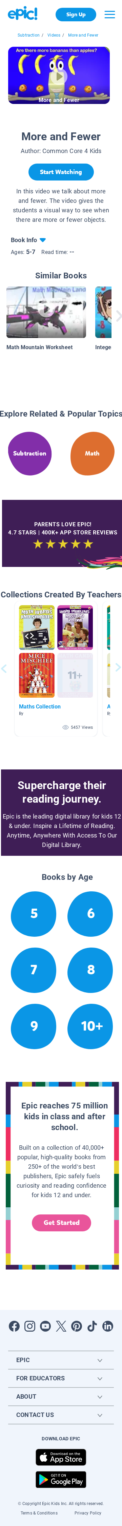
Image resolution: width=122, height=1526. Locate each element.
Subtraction (29, 35)
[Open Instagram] (29, 1326)
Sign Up (76, 14)
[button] (56, 669)
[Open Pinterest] (76, 1326)
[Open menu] (110, 14)
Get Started (62, 1222)
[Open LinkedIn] (107, 1326)
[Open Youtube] (45, 1326)
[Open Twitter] (61, 1326)
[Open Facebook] (14, 1326)
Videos (53, 35)
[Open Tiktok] (92, 1326)
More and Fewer (83, 35)
